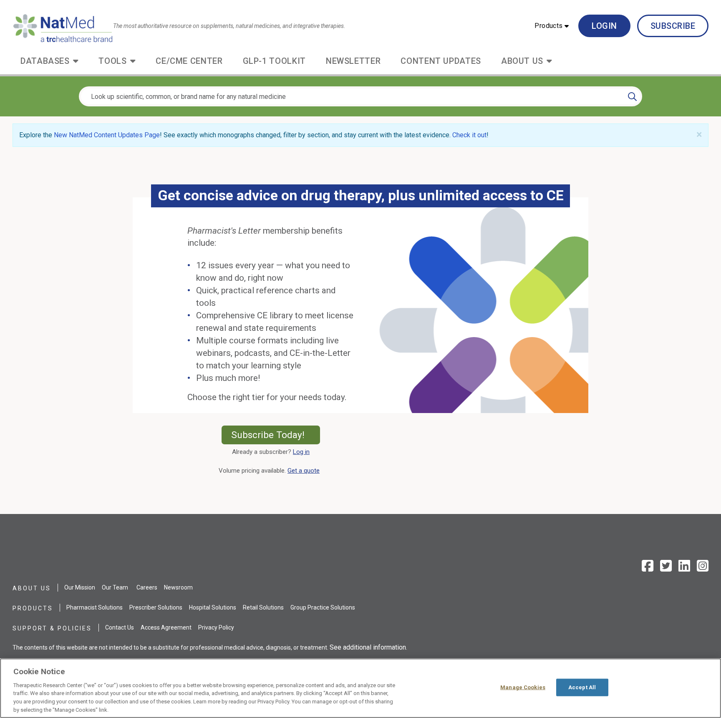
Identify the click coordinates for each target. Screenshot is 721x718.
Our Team (115, 587)
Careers (146, 587)
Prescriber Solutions (155, 607)
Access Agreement (166, 627)
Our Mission (79, 587)
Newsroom (178, 587)
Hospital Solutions (212, 607)
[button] (551, 26)
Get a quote (305, 470)
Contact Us (119, 627)
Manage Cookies (522, 687)
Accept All (582, 687)
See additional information (368, 647)
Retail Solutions (263, 607)
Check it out (469, 135)
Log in (301, 452)
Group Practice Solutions (322, 607)
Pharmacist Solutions (94, 607)
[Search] (632, 96)
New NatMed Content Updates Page (107, 135)
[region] (360, 688)
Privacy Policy (216, 627)
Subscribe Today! (275, 435)
